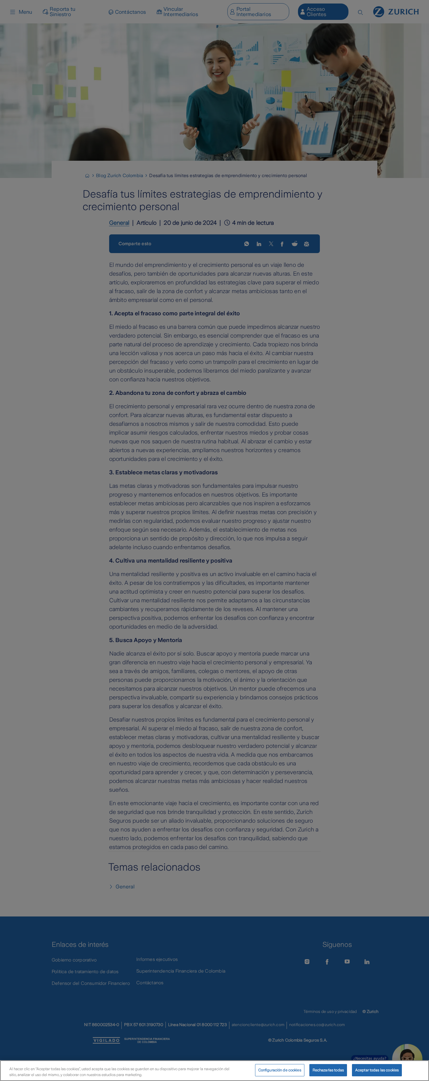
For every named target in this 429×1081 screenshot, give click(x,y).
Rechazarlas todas (328, 1070)
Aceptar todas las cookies (377, 1070)
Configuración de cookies (279, 1070)
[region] (214, 1070)
